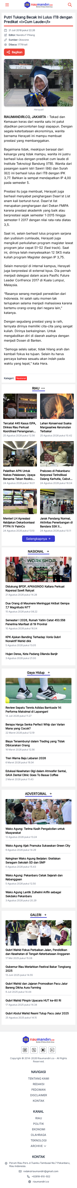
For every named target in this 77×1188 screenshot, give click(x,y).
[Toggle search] (70, 5)
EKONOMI (38, 1129)
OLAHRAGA (38, 1134)
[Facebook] (43, 1050)
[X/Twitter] (34, 1050)
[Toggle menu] (7, 5)
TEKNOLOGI (39, 1140)
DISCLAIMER (38, 1095)
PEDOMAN (38, 1089)
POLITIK (38, 1123)
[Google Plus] (52, 1050)
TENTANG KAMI (38, 1078)
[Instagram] (24, 1050)
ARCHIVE (37, 1146)
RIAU (38, 1118)
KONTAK (38, 1100)
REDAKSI (38, 1084)
